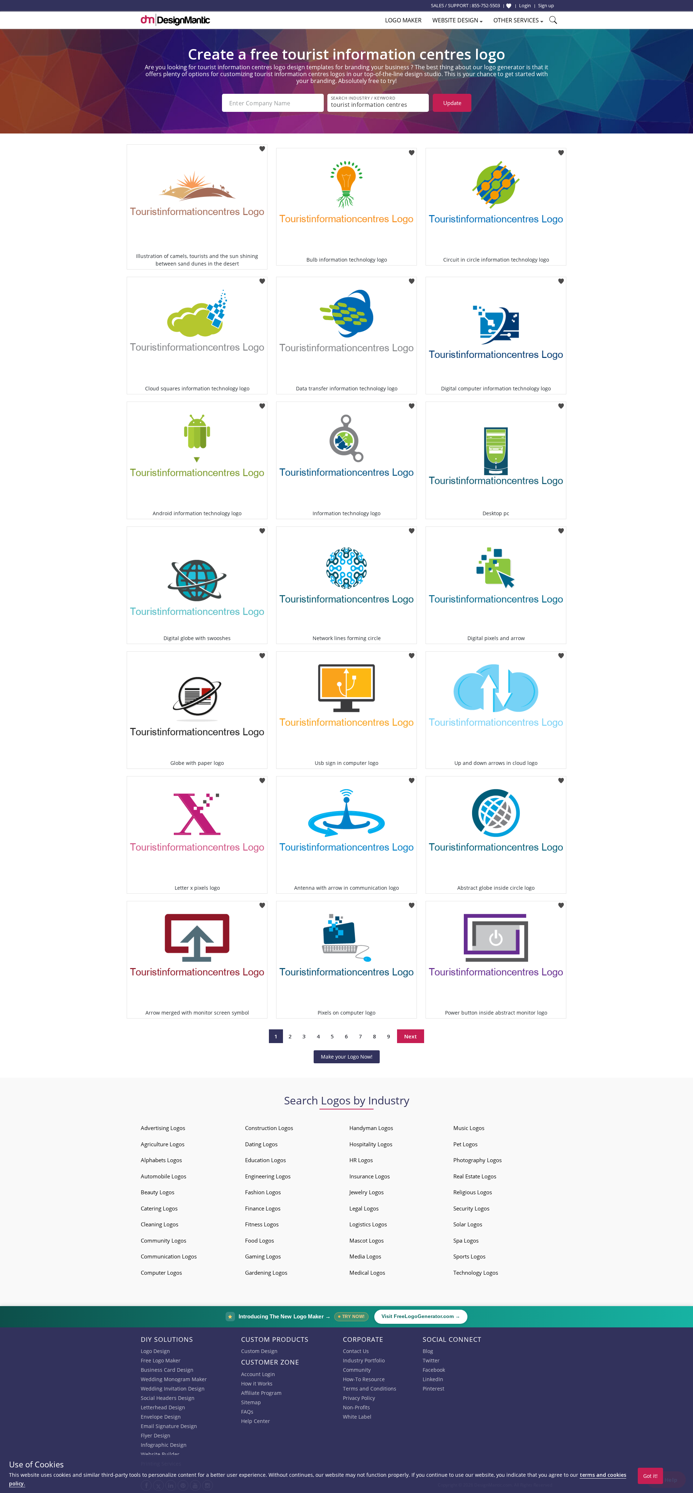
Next (410, 1036)
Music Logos (468, 1127)
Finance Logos (262, 1208)
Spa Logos (466, 1240)
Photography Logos (477, 1160)
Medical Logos (367, 1272)
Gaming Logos (263, 1256)
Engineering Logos (268, 1176)
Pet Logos (465, 1144)
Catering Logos (159, 1208)
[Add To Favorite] (262, 146)
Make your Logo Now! (346, 1056)
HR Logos (361, 1160)
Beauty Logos (157, 1192)
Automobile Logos (163, 1176)
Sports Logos (469, 1256)
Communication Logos (169, 1256)
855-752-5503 (486, 5)
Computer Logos (161, 1272)
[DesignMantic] (175, 20)
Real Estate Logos (474, 1176)
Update (452, 102)
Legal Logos (364, 1208)
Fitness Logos (262, 1224)
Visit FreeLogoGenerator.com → (421, 1316)
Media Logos (365, 1256)
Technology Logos (475, 1272)
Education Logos (265, 1160)
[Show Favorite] (508, 6)
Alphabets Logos (161, 1160)
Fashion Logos (263, 1192)
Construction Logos (269, 1127)
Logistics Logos (368, 1224)
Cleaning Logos (159, 1224)
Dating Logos (261, 1144)
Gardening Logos (266, 1272)
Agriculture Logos (162, 1144)
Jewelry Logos (366, 1192)
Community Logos (163, 1240)
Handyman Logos (371, 1127)
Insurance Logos (369, 1176)
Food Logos (259, 1240)
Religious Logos (472, 1192)
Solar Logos (467, 1224)
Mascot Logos (366, 1240)
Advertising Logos (163, 1127)
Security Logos (471, 1208)
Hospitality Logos (370, 1144)
